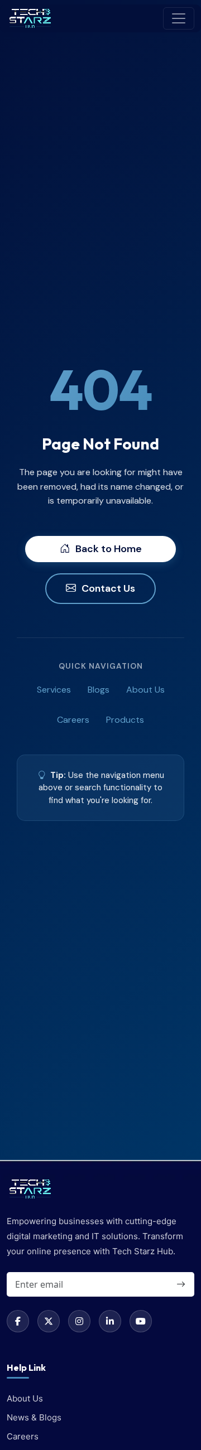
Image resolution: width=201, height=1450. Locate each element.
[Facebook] (18, 1321)
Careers (73, 720)
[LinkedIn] (110, 1321)
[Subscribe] (180, 1284)
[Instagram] (79, 1321)
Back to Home (108, 548)
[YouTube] (141, 1321)
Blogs (98, 689)
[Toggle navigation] (178, 18)
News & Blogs (34, 1417)
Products (125, 720)
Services (54, 689)
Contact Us (108, 588)
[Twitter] (48, 1321)
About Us (145, 689)
